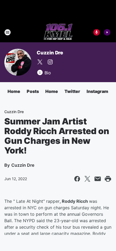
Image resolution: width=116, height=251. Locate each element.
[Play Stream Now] (107, 32)
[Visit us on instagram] (50, 62)
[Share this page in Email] (97, 179)
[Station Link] (58, 32)
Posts (33, 91)
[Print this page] (108, 179)
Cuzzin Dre (50, 52)
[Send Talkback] (96, 32)
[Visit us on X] (40, 62)
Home (14, 91)
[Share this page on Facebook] (77, 179)
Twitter (72, 91)
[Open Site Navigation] (7, 32)
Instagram (97, 91)
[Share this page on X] (87, 179)
